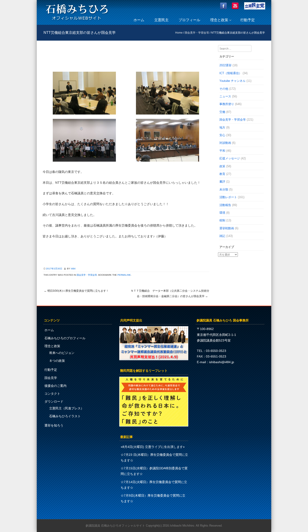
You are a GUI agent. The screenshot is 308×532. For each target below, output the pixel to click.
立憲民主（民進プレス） (66, 408)
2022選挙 (225, 65)
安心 (222, 135)
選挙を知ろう (53, 425)
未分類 (223, 189)
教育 (222, 174)
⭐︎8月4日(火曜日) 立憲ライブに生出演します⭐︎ (153, 447)
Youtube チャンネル (232, 81)
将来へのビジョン (61, 353)
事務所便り (226, 104)
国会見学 (50, 378)
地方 (222, 127)
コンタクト (52, 393)
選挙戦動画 (226, 228)
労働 (222, 112)
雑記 (222, 236)
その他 (223, 88)
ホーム (138, 20)
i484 (73, 268)
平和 (222, 150)
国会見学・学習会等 (197, 32)
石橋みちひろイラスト (65, 416)
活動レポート (228, 197)
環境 (222, 212)
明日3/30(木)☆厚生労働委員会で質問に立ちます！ (76, 290)
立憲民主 (161, 20)
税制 (222, 220)
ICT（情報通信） (230, 73)
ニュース (225, 96)
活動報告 (225, 205)
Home (179, 32)
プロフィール (189, 20)
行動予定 (247, 20)
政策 (222, 166)
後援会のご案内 (55, 386)
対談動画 (225, 142)
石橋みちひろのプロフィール (64, 338)
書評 (222, 181)
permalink (124, 275)
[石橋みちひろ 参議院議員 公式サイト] (77, 21)
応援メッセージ (229, 158)
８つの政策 (57, 360)
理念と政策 (219, 20)
